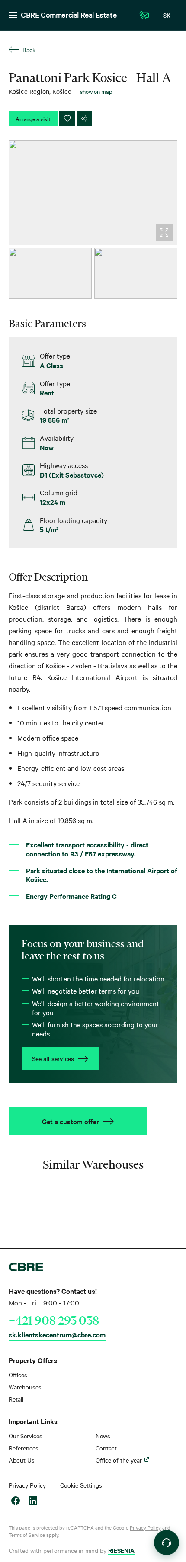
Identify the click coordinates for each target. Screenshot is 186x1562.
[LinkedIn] (33, 1502)
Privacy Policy (27, 1485)
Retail (16, 1399)
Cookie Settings (81, 1485)
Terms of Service (27, 1534)
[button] (166, 1542)
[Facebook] (15, 1502)
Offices (18, 1374)
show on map (96, 91)
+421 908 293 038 (54, 1320)
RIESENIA (121, 1550)
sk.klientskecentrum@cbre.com (57, 1334)
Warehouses (25, 1386)
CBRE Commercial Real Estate (68, 14)
